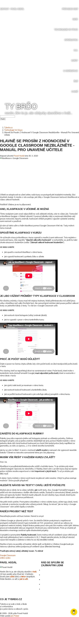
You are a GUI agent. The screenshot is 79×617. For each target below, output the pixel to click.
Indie (75, 19)
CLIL (76, 50)
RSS (73, 2)
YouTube (69, 2)
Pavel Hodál (19, 156)
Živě (76, 81)
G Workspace (70, 71)
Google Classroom (8, 555)
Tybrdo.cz (8, 127)
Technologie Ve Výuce (13, 130)
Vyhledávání (77, 2)
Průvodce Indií (70, 9)
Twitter (62, 2)
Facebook (65, 2)
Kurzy (74, 60)
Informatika (71, 40)
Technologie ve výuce (66, 29)
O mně (74, 91)
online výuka (5, 558)
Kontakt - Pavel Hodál (12, 9)
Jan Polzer (14, 616)
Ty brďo (21, 106)
